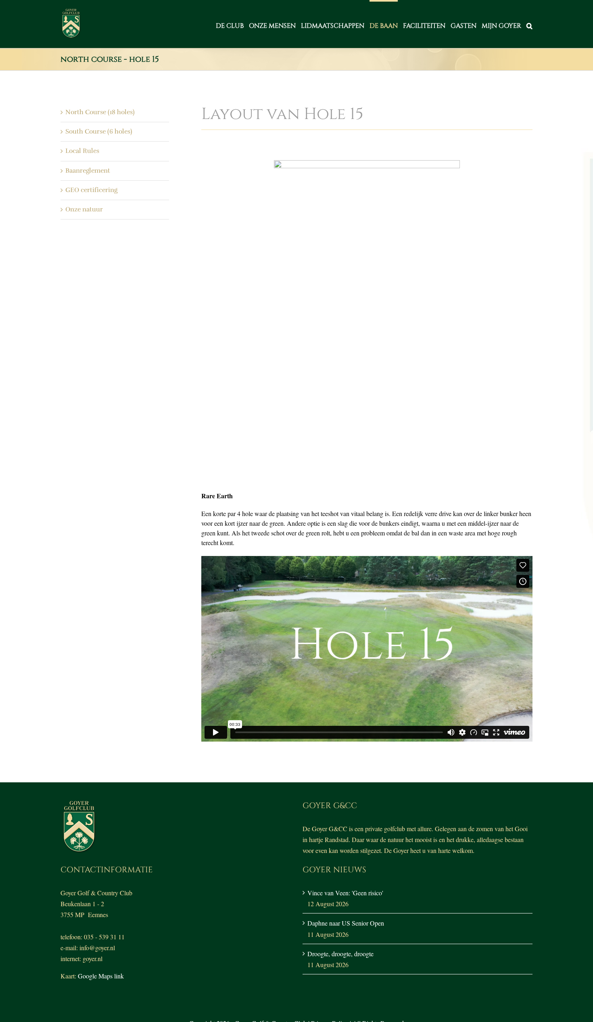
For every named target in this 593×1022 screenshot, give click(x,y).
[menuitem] (232, 24)
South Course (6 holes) (98, 131)
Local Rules (82, 151)
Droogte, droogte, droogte (340, 953)
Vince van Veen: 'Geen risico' (345, 892)
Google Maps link (101, 976)
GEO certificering (91, 190)
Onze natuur (84, 209)
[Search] (529, 24)
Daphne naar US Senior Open (345, 923)
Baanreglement (87, 171)
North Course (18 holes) (100, 112)
